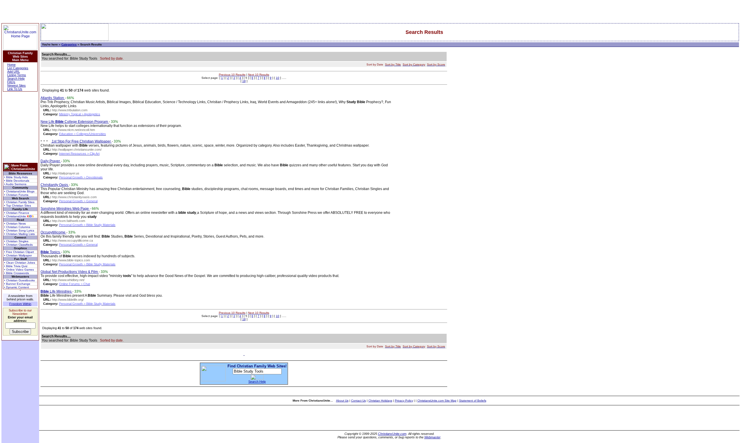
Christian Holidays (380, 400)
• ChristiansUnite (19, 216)
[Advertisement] (20, 127)
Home (11, 64)
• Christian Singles (16, 241)
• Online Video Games (19, 269)
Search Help (16, 78)
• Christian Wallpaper (18, 255)
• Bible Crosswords (16, 273)
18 (244, 81)
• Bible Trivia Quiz (15, 266)
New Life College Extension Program (75, 122)
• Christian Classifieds (18, 244)
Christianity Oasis (55, 185)
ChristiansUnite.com (392, 433)
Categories (69, 44)
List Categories (17, 68)
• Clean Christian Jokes (19, 262)
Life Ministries (56, 291)
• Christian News (15, 223)
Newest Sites (16, 85)
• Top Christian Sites (17, 205)
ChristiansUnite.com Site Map (436, 400)
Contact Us (358, 400)
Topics (51, 252)
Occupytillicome (53, 232)
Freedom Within (20, 304)
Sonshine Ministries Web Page (65, 209)
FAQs (11, 82)
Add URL (13, 71)
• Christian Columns (17, 227)
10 (277, 77)
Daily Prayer (51, 161)
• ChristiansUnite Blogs (19, 191)
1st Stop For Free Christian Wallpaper (81, 141)
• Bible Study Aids (16, 177)
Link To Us (14, 89)
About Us (342, 400)
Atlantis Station (53, 98)
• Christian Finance (16, 212)
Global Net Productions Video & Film (70, 272)
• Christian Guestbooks (19, 280)
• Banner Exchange (17, 283)
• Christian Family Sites (19, 202)
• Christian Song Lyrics (19, 230)
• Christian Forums (16, 194)
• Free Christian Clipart (19, 252)
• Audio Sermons (15, 184)
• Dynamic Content (16, 287)
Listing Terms (16, 75)
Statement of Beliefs (472, 400)
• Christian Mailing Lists (19, 234)
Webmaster (432, 437)
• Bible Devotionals (16, 180)
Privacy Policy (404, 400)
